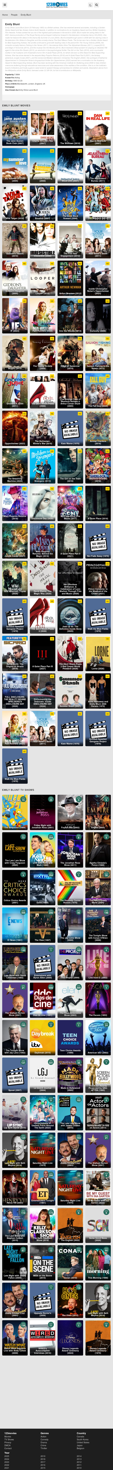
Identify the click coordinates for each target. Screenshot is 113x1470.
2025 (6, 1456)
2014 (79, 1456)
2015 (43, 1467)
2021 (6, 1467)
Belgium (80, 1448)
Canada (80, 1436)
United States (83, 1442)
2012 (79, 1461)
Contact (8, 1448)
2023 (6, 1461)
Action (43, 1436)
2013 (79, 1458)
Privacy (7, 1442)
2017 (43, 1461)
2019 (43, 1456)
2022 (6, 1464)
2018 (43, 1458)
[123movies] (57, 5)
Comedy (44, 1439)
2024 (6, 1458)
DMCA (7, 1445)
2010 (79, 1467)
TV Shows (9, 1439)
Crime (43, 1445)
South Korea (82, 1439)
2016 (43, 1464)
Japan (80, 1445)
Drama (44, 1442)
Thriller (44, 1448)
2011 (79, 1464)
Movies (7, 1436)
